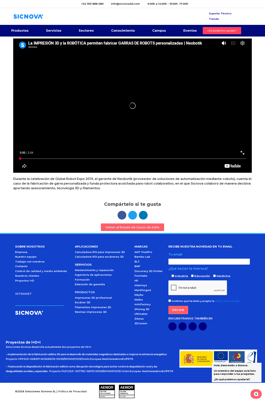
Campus (159, 30)
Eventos (190, 30)
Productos (20, 30)
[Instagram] (203, 326)
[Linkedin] (172, 326)
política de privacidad (227, 301)
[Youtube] (182, 326)
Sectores (86, 30)
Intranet (23, 294)
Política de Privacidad (72, 391)
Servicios (53, 30)
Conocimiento (123, 30)
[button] (122, 215)
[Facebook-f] (193, 326)
